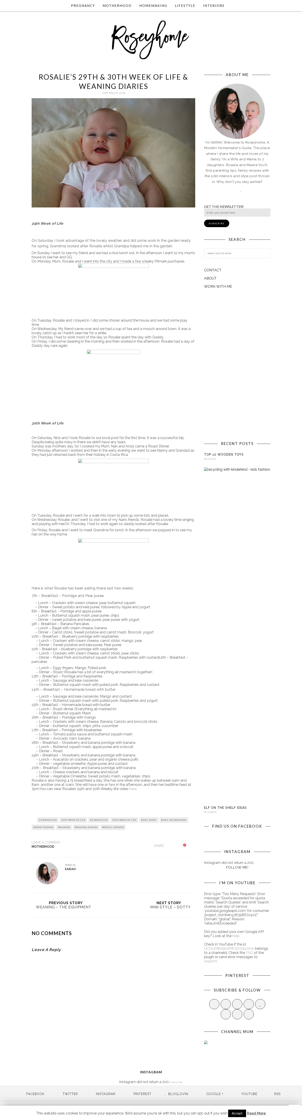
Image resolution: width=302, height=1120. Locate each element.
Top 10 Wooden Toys (224, 454)
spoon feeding (43, 827)
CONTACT (213, 270)
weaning (64, 827)
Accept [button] (237, 1113)
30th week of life (124, 820)
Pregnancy (83, 6)
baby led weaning (174, 820)
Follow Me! (237, 867)
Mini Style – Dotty (170, 907)
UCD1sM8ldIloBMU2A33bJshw (229, 948)
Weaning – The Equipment (63, 907)
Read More (256, 1113)
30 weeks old (99, 820)
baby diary (149, 820)
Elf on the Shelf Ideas (225, 807)
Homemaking (153, 6)
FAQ (249, 953)
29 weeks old (48, 820)
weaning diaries (86, 827)
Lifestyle (185, 6)
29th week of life (73, 820)
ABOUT (210, 278)
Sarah (70, 869)
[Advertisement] (237, 365)
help (235, 936)
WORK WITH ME (218, 286)
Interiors (214, 6)
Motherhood (117, 6)
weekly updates (113, 827)
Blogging (210, 459)
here (132, 789)
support (210, 961)
